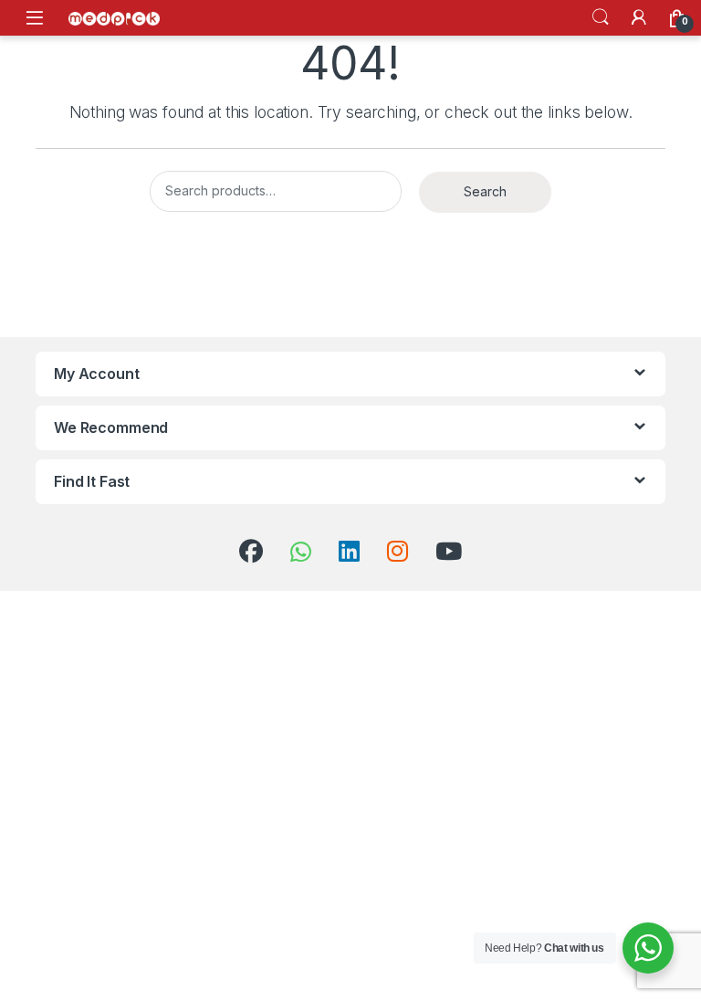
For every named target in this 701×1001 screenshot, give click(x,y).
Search (601, 17)
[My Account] (639, 17)
